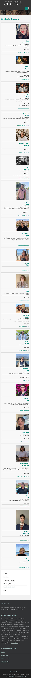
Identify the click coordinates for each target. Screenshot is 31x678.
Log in (3, 652)
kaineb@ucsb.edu (25, 79)
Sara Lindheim (14, 643)
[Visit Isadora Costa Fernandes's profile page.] (22, 135)
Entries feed (4, 655)
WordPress (23, 676)
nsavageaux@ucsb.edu (24, 441)
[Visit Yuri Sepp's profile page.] (22, 486)
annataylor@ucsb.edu (24, 567)
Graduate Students (9, 587)
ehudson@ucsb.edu (24, 300)
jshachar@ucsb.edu (24, 540)
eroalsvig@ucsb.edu (24, 410)
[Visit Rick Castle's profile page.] (22, 88)
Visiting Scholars (9, 584)
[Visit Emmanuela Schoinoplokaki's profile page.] (22, 453)
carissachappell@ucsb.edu (23, 125)
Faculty (6, 577)
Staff (5, 590)
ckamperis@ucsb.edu (24, 326)
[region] (15, 12)
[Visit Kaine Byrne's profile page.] (22, 60)
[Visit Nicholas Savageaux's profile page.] (22, 421)
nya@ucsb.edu (25, 270)
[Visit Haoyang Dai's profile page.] (22, 160)
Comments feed (5, 658)
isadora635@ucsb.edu (24, 152)
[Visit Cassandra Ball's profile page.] (22, 31)
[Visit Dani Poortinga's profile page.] (22, 360)
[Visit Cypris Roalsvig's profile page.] (22, 390)
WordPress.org (5, 661)
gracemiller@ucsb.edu (24, 350)
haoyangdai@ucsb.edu (24, 177)
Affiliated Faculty (9, 580)
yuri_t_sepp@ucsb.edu (24, 506)
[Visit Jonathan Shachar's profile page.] (22, 519)
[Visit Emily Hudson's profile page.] (22, 281)
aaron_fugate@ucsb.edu (23, 215)
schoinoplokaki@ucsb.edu (23, 476)
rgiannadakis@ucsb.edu (23, 245)
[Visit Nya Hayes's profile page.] (22, 254)
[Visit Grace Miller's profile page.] (22, 334)
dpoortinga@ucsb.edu (24, 380)
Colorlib (12, 676)
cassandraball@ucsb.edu (23, 52)
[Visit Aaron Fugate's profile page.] (22, 190)
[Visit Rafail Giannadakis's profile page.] (22, 225)
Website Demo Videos (15, 671)
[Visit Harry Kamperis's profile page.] (22, 308)
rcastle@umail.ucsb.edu (23, 108)
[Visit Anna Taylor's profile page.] (22, 550)
